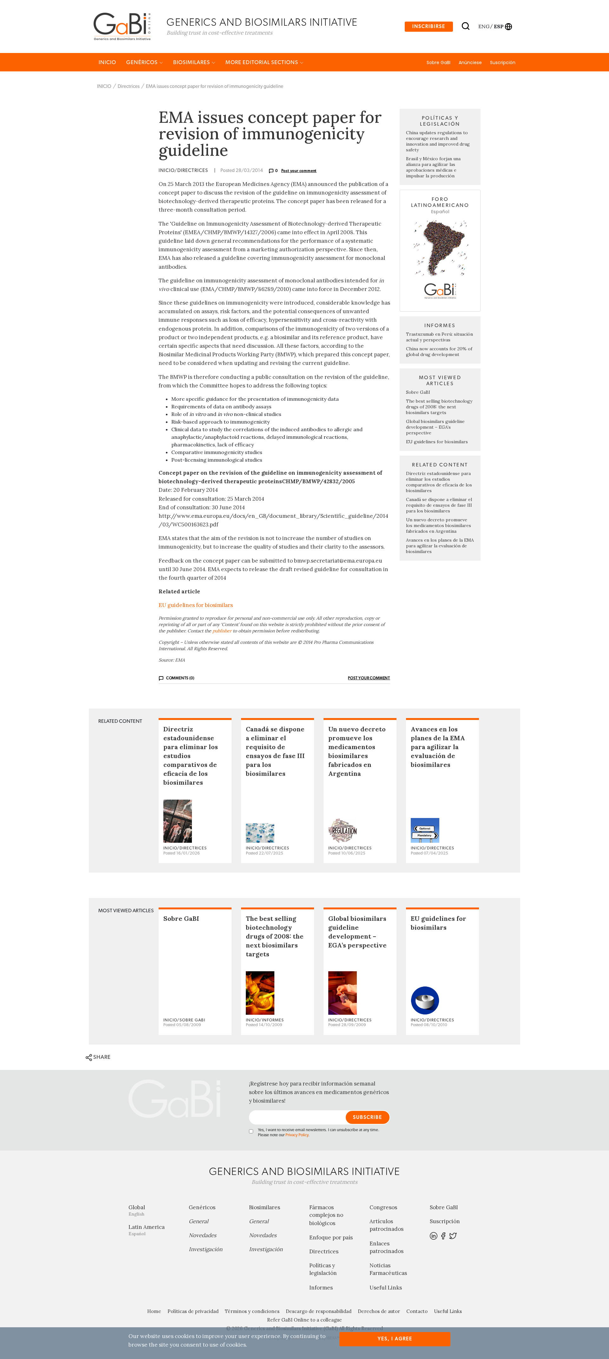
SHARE (101, 1057)
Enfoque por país (331, 1237)
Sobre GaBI (438, 62)
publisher (222, 631)
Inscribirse (428, 26)
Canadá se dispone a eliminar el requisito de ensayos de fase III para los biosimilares (439, 505)
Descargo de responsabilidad (318, 1311)
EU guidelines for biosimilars (196, 605)
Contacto (417, 1311)
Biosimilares (192, 62)
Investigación (205, 1249)
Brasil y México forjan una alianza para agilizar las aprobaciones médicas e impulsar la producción (433, 167)
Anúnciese (470, 62)
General (198, 1221)
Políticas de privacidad (193, 1311)
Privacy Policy (296, 1135)
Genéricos (142, 62)
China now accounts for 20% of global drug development (439, 351)
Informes (321, 1287)
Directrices (129, 86)
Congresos (383, 1207)
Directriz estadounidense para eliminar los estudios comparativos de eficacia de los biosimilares (439, 482)
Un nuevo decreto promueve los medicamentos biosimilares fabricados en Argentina (438, 525)
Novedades (202, 1235)
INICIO (107, 62)
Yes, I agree (395, 1338)
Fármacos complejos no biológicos (326, 1215)
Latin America (146, 1230)
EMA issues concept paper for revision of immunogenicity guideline (214, 86)
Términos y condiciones (252, 1311)
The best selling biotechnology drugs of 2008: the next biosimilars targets (439, 406)
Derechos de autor (379, 1311)
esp (498, 26)
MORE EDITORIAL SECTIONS (262, 62)
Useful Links (386, 1287)
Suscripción (502, 62)
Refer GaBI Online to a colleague (304, 1320)
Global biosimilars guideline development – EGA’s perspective (435, 427)
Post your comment (299, 171)
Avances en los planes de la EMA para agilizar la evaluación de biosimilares (440, 545)
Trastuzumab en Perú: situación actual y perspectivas (439, 337)
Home (154, 1311)
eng (483, 26)
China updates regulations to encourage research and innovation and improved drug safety (438, 141)
